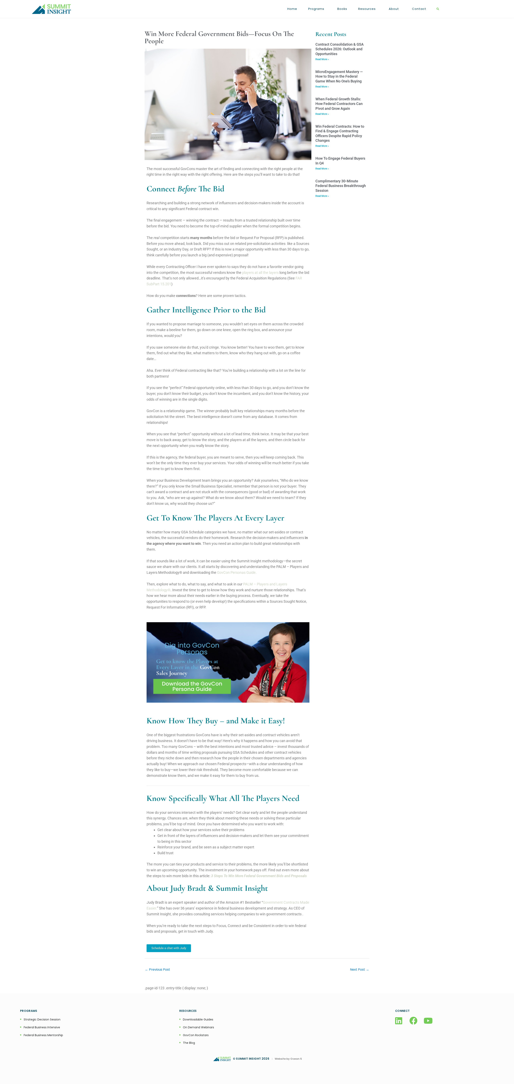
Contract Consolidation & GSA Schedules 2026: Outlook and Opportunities (339, 49)
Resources (367, 9)
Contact (419, 9)
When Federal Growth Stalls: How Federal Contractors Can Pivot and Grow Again (339, 104)
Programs (316, 9)
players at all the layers (260, 272)
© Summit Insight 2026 (252, 1059)
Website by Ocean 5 (288, 1059)
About (394, 9)
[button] (437, 9)
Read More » (322, 59)
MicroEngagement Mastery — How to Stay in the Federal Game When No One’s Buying (339, 76)
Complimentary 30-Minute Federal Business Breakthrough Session (340, 186)
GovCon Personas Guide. (237, 572)
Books (342, 9)
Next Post (359, 969)
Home (292, 9)
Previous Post (157, 969)
